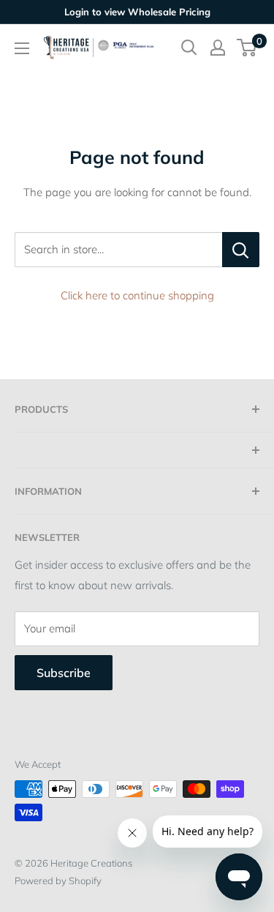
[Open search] (189, 48)
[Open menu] (22, 48)
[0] (247, 47)
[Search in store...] (240, 249)
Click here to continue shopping (137, 295)
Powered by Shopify (58, 880)
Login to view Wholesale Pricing (137, 12)
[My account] (217, 48)
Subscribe (64, 672)
